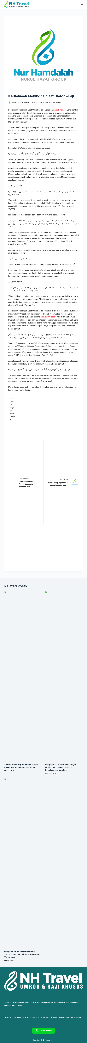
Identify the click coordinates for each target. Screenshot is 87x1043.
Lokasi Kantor (46, 1031)
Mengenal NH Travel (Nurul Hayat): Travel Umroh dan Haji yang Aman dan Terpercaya (21, 954)
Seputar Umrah (55, 102)
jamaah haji (58, 110)
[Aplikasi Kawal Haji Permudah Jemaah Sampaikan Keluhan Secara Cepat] (23, 676)
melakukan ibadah (48, 317)
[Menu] (82, 5)
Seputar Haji (43, 102)
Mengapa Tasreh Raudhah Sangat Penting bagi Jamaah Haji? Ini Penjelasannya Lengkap (60, 767)
